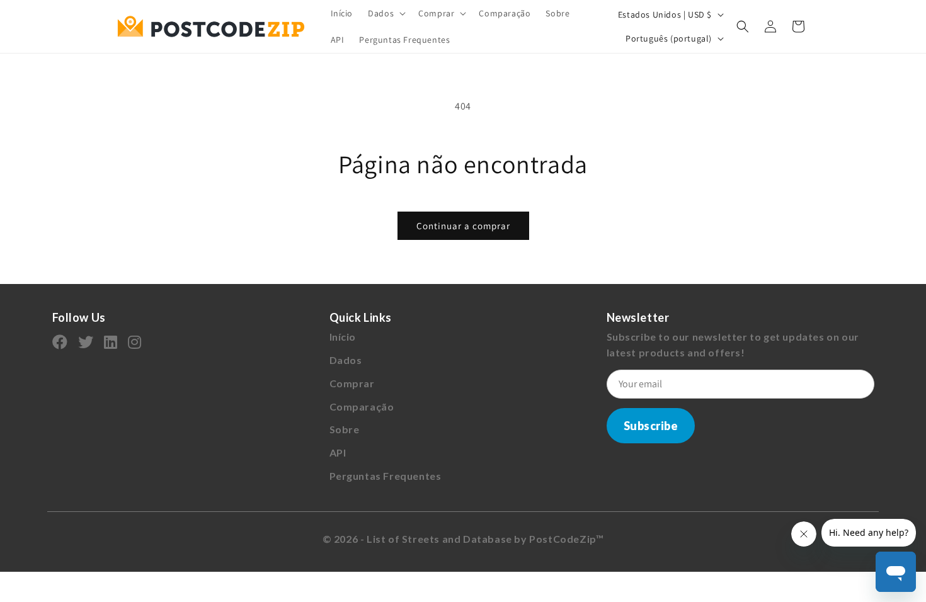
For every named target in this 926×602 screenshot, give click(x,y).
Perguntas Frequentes (385, 476)
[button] (385, 13)
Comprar (352, 383)
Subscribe (651, 426)
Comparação (361, 406)
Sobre (344, 429)
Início (343, 337)
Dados (345, 360)
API (337, 452)
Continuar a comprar (463, 226)
